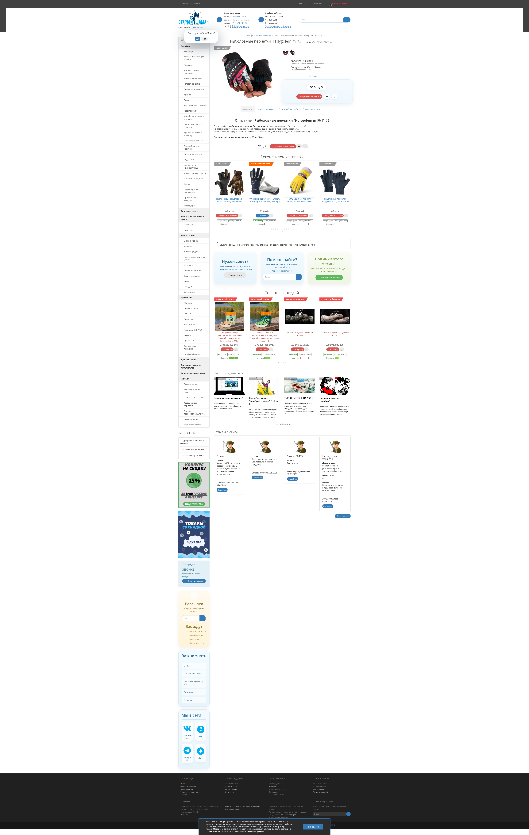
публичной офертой (289, 815)
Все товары (273, 792)
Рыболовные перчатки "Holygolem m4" (329, 200)
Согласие (285, 829)
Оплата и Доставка (312, 109)
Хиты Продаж (274, 784)
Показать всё (343, 516)
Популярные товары (277, 789)
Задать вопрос (236, 275)
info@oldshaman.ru (239, 26)
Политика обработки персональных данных (242, 806)
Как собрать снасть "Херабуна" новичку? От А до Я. (264, 401)
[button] (338, 4)
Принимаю (313, 826)
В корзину (222, 215)
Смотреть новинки (330, 277)
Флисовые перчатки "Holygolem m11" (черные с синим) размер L (223, 200)
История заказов (319, 786)
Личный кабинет (319, 784)
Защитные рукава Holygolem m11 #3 (264, 334)
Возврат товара (231, 789)
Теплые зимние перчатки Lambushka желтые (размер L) (258, 200)
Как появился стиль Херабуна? (330, 399)
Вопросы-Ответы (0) (288, 109)
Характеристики (265, 109)
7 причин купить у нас (193, 683)
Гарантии (188, 692)
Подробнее (222, 490)
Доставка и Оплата (191, 3)
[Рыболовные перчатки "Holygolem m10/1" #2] (247, 75)
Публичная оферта (232, 809)
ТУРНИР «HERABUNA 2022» (298, 398)
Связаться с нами (232, 784)
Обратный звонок (195, 581)
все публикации (283, 424)
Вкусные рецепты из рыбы (193, 449)
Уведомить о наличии (310, 96)
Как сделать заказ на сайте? (228, 398)
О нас (186, 665)
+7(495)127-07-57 (239, 23)
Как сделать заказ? (193, 673)
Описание (248, 109)
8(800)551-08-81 (240, 16)
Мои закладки (318, 789)
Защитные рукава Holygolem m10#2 (229, 334)
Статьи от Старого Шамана (193, 456)
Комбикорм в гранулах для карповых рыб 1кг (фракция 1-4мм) (335, 335)
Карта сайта (229, 792)
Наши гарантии (186, 789)
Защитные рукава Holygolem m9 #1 (299, 334)
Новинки (272, 786)
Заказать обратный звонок (278, 26)
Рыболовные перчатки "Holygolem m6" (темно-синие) (293, 200)
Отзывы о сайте (231, 786)
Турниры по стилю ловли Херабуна (192, 441)
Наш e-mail (184, 815)
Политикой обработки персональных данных (242, 831)
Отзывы (187, 700)
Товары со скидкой (276, 795)
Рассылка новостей (320, 792)
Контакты (184, 795)
